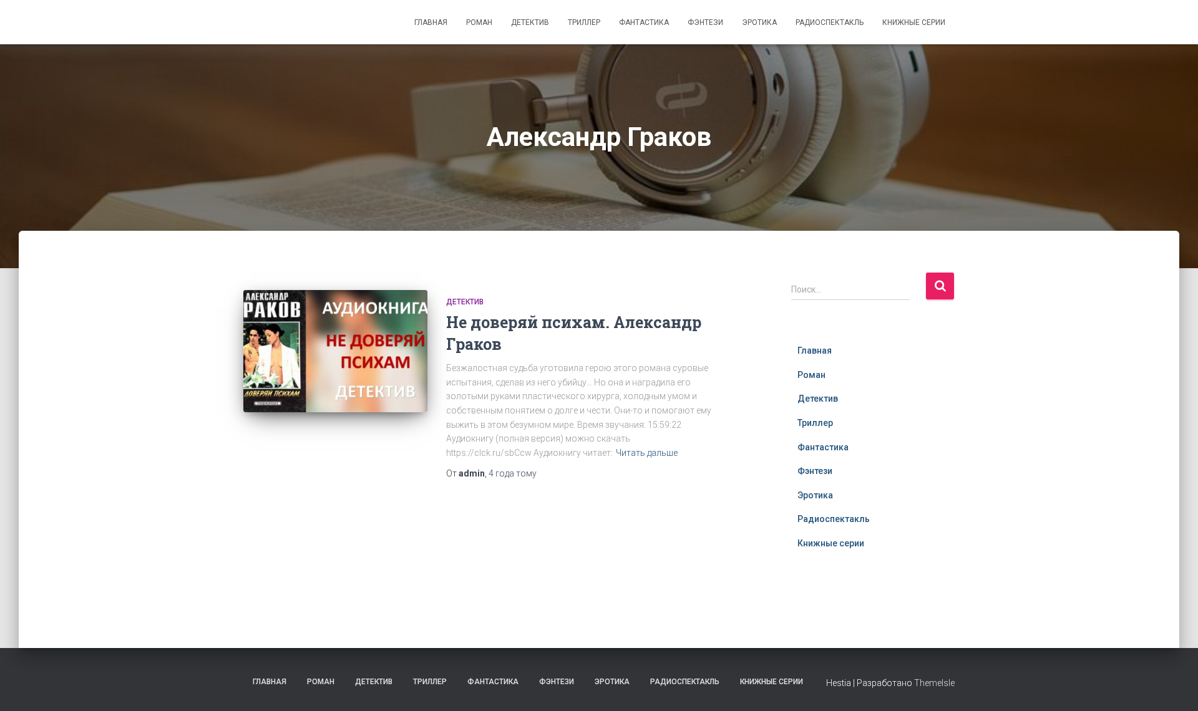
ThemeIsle (934, 683)
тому (513, 473)
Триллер (584, 22)
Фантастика (644, 22)
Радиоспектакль (830, 22)
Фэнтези (705, 22)
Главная (430, 22)
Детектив (530, 22)
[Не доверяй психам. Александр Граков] (335, 351)
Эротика (759, 22)
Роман (479, 22)
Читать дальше (647, 453)
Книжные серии (913, 22)
